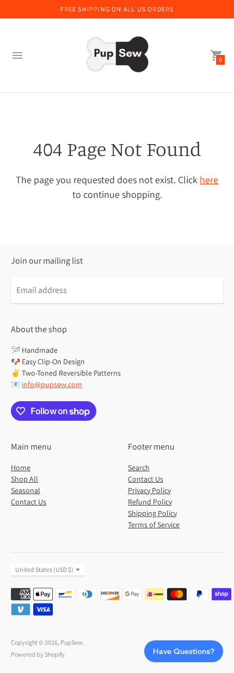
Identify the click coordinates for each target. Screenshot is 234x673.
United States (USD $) (44, 569)
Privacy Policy (149, 490)
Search (139, 467)
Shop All (24, 479)
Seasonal (25, 490)
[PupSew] (117, 55)
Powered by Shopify (38, 654)
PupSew (71, 642)
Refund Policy (150, 502)
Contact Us (28, 502)
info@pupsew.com (52, 384)
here (209, 179)
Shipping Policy (152, 513)
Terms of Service (154, 524)
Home (20, 467)
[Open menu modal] (17, 55)
